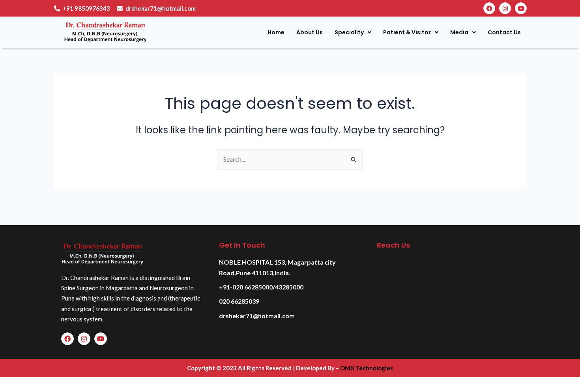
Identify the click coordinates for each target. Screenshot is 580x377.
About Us (309, 32)
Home (276, 32)
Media (459, 32)
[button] (353, 32)
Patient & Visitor (407, 32)
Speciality (349, 32)
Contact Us (504, 32)
